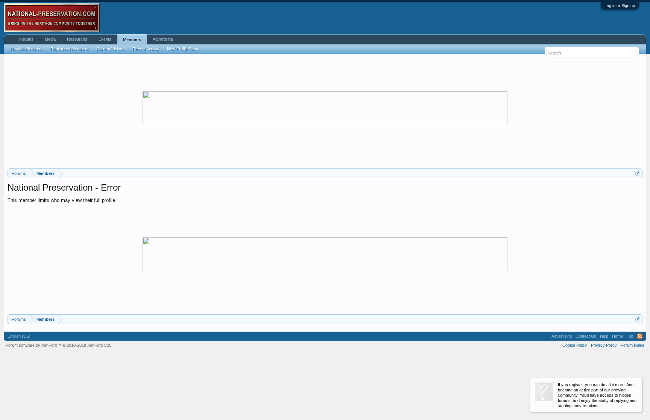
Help (604, 336)
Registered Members (69, 49)
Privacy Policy (604, 345)
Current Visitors (110, 49)
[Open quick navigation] (637, 173)
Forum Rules (632, 345)
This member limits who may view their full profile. (62, 200)
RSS (639, 336)
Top (630, 336)
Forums (26, 39)
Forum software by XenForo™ (58, 345)
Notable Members (27, 49)
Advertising (163, 39)
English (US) (19, 336)
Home (617, 336)
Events (105, 39)
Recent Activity (145, 49)
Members (132, 39)
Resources (77, 39)
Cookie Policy (574, 345)
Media (50, 39)
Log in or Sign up (619, 5)
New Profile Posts (183, 49)
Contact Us (586, 336)
